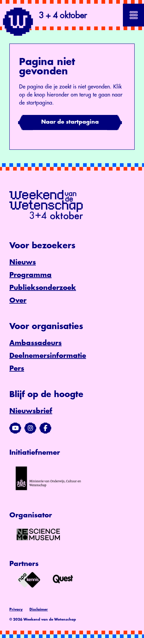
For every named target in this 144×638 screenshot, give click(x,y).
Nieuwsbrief (30, 410)
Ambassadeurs (35, 342)
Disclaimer (38, 609)
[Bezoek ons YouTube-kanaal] (15, 428)
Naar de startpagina (70, 122)
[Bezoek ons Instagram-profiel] (30, 428)
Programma (30, 274)
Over (17, 300)
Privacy (16, 609)
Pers (16, 368)
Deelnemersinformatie (47, 355)
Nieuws (22, 262)
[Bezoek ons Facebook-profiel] (45, 428)
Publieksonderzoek (42, 287)
